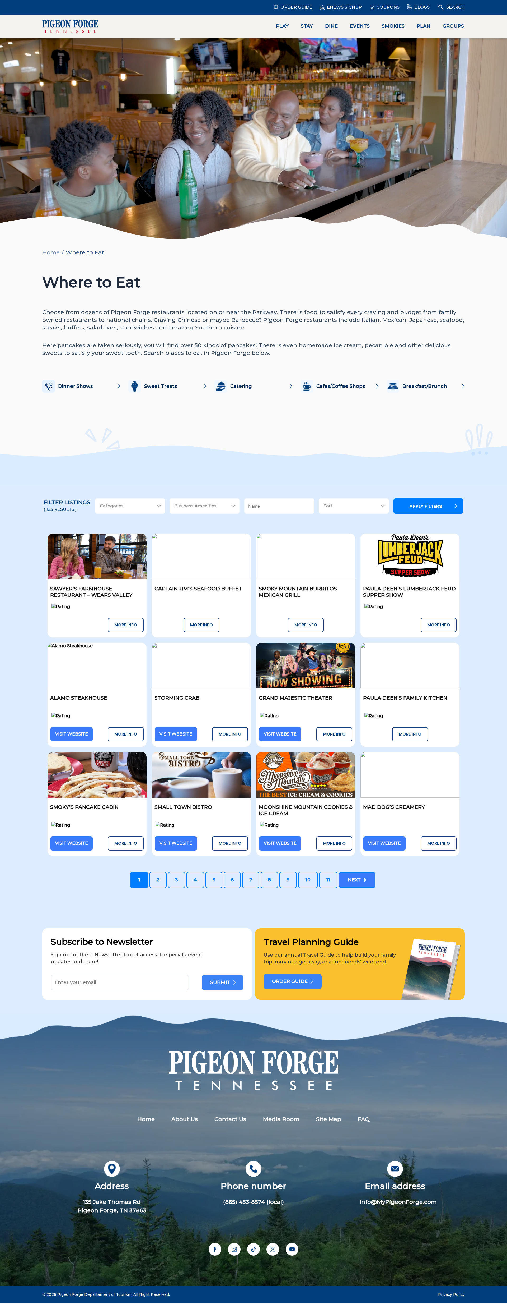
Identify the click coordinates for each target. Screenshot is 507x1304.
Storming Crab (176, 698)
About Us (184, 1119)
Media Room (281, 1119)
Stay (307, 26)
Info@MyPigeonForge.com (398, 1202)
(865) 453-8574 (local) (253, 1202)
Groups (453, 26)
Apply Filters (425, 506)
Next (355, 880)
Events (360, 26)
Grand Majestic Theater (295, 698)
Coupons (388, 7)
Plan (423, 26)
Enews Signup (344, 7)
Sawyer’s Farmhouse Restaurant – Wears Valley (91, 592)
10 (308, 880)
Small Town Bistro (183, 807)
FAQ (364, 1119)
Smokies (393, 26)
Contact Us (230, 1119)
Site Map (328, 1119)
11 (328, 880)
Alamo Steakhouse (78, 698)
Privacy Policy (451, 1294)
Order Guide (296, 7)
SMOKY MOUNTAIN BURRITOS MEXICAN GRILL (298, 592)
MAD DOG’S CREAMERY (394, 807)
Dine (331, 26)
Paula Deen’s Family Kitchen (405, 698)
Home (51, 252)
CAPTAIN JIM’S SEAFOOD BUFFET (198, 589)
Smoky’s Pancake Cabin (84, 807)
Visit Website (71, 734)
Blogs (422, 7)
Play (282, 26)
